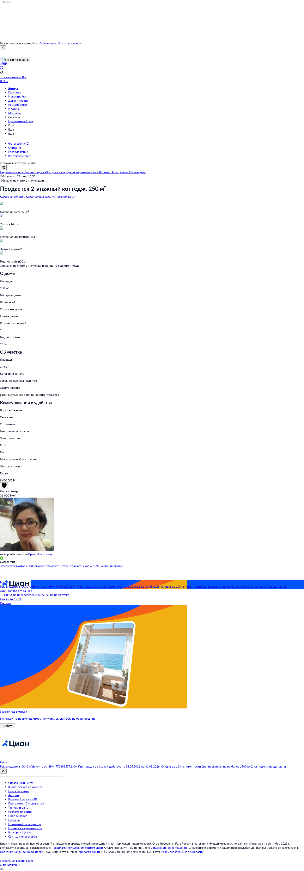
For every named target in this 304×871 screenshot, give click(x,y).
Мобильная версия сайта (17, 861)
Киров (30, 196)
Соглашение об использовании (60, 43)
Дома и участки (18, 100)
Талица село (42, 196)
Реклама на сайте (20, 812)
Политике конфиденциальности (21, 852)
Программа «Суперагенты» (26, 803)
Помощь (14, 820)
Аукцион (13, 795)
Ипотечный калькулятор (24, 824)
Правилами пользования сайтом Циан (77, 848)
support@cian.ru (89, 852)
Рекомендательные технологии (182, 852)
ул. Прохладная (61, 196)
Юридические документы (25, 787)
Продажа (14, 92)
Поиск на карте (18, 791)
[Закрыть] (3, 47)
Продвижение (17, 816)
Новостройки (17, 96)
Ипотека (14, 109)
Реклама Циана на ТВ (22, 799)
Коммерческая (18, 105)
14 (73, 196)
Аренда (13, 88)
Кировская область (12, 196)
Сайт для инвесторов (22, 836)
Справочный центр (21, 783)
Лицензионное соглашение (169, 848)
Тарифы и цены (18, 807)
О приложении (10, 865)
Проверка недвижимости (25, 828)
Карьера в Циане (19, 832)
